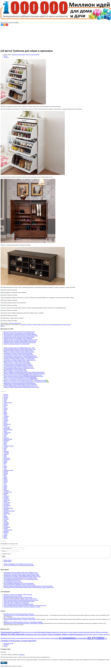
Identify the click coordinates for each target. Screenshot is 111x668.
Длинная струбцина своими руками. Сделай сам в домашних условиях (22, 606)
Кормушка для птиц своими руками (71, 632)
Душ (5, 436)
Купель (5, 477)
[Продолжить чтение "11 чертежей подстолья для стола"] (13, 582)
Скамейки (6, 416)
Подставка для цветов (103, 634)
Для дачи (6, 397)
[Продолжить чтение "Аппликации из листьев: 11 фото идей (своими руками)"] (19, 354)
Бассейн (6, 525)
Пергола (6, 473)
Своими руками (8, 402)
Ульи (5, 406)
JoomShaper (22, 654)
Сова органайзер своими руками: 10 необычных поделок (18, 366)
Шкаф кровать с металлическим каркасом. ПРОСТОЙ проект (19, 383)
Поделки (6, 433)
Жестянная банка (8, 429)
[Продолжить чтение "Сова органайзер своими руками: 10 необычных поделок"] (19, 368)
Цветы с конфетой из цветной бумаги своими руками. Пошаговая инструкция (24, 372)
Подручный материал (9, 510)
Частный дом (7, 424)
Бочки (5, 448)
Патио (5, 443)
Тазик (5, 467)
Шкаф (5, 478)
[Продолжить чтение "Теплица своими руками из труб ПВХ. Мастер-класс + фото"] (20, 349)
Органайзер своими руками (63, 634)
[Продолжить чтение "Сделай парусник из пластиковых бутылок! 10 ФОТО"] (18, 365)
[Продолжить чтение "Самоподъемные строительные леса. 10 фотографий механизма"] (21, 357)
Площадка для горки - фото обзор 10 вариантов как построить (20, 342)
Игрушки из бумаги (44, 632)
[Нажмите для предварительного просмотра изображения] (23, 104)
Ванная (5, 479)
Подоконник (7, 527)
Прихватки (4, 638)
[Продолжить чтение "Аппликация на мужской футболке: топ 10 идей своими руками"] (21, 579)
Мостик (6, 538)
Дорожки (6, 420)
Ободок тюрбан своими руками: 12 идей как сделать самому (19, 618)
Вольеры (6, 493)
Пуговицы (6, 496)
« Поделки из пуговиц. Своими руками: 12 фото (32, 324)
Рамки (5, 494)
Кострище (6, 451)
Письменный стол (80, 634)
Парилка (6, 517)
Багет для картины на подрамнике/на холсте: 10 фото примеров (20, 334)
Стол (5, 483)
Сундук (6, 533)
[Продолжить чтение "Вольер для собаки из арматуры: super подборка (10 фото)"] (19, 351)
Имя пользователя (6, 548)
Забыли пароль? (8, 560)
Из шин (6, 398)
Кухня (5, 444)
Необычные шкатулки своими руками (39, 634)
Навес (5, 536)
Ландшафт (6, 523)
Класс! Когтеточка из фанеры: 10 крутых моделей (16, 343)
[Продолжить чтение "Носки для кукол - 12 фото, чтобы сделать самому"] (17, 362)
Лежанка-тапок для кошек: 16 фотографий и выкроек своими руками (21, 575)
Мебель (5, 413)
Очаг (5, 450)
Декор (5, 414)
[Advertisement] (55, 37)
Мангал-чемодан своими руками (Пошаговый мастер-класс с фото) (21, 600)
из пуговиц (96, 637)
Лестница (6, 524)
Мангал (6, 441)
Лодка (5, 482)
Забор (5, 410)
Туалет (5, 435)
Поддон (6, 418)
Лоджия (6, 528)
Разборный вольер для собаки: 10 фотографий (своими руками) (20, 341)
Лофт (5, 455)
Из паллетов (7, 428)
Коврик (5, 501)
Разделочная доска (13, 638)
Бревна (5, 462)
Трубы (5, 404)
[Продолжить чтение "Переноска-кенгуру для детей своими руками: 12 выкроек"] (19, 615)
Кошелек (93, 632)
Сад (5, 464)
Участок (6, 417)
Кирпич (6, 408)
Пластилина (7, 500)
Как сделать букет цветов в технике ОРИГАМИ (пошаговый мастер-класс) (23, 374)
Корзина (6, 471)
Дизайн (5, 474)
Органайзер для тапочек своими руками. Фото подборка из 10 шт (20, 572)
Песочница (6, 440)
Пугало (5, 409)
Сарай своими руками (47, 638)
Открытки (6, 498)
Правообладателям (8, 643)
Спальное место (8, 492)
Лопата (5, 535)
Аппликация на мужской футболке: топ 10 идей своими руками (20, 577)
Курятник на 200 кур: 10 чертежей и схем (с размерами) (18, 338)
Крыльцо (6, 532)
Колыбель (6, 531)
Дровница (6, 452)
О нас (5, 646)
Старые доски (7, 432)
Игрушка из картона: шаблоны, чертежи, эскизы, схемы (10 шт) (20, 598)
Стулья (5, 447)
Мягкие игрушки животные (13, 634)
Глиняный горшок (8, 470)
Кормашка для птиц (9, 445)
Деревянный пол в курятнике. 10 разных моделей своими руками (21, 335)
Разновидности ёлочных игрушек (29, 638)
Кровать (6, 481)
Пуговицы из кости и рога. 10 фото (13, 596)
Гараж (5, 520)
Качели (5, 425)
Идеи (5, 401)
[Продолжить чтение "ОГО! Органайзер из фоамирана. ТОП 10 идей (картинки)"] (19, 584)
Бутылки (6, 394)
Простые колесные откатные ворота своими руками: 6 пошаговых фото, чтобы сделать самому (28, 586)
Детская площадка (8, 508)
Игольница (6, 504)
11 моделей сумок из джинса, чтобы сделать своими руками (19, 601)
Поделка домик (91, 634)
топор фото (32, 641)
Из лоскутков (7, 505)
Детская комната (8, 529)
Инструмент (7, 458)
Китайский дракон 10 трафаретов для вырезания (16, 602)
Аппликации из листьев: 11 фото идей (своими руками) (18, 353)
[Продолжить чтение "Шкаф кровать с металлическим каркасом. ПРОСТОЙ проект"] (20, 384)
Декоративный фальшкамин (10, 632)
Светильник (7, 459)
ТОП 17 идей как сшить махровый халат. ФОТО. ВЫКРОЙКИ (20, 377)
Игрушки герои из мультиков (29, 632)
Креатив (6, 521)
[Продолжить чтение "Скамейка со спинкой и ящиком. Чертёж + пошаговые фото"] (20, 360)
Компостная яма (8, 439)
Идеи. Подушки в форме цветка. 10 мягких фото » (58, 324)
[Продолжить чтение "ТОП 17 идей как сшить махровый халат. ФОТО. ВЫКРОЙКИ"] (20, 379)
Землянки (6, 454)
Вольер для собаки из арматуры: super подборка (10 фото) (18, 350)
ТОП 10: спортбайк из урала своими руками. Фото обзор (18, 564)
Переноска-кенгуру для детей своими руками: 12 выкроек (19, 614)
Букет (5, 515)
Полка (5, 456)
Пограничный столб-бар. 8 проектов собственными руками (19, 337)
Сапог (5, 485)
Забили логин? (7, 561)
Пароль (4, 551)
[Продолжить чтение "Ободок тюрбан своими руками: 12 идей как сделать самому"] (20, 619)
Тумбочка (6, 512)
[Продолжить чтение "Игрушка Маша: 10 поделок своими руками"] (15, 370)
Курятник (6, 437)
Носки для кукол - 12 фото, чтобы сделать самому (16, 361)
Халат (57, 638)
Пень (5, 463)
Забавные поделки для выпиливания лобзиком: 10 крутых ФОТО (20, 339)
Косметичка (86, 632)
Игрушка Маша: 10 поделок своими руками (15, 369)
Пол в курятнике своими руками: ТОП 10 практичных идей (19, 331)
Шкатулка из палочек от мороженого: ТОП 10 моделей (18, 594)
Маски (5, 487)
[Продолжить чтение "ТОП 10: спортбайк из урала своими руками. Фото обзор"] (19, 565)
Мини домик (7, 513)
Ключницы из (55, 632)
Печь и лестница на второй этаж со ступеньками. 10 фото (18, 604)
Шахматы (6, 509)
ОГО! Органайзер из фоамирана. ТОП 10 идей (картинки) (19, 583)
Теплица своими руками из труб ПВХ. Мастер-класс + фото (19, 347)
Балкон (5, 486)
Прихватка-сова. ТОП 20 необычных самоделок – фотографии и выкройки (23, 622)
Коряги (5, 460)
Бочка (5, 412)
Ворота (5, 422)
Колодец (6, 405)
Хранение (6, 490)
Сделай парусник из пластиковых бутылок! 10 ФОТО (17, 364)
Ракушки (6, 497)
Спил (5, 469)
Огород (5, 421)
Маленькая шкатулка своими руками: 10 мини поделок (18, 597)
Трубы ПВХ (7, 502)
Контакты (6, 644)
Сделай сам (7, 427)
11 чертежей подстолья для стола (12, 580)
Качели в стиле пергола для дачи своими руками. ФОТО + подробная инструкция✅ (25, 380)
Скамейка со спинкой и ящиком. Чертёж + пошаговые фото (19, 358)
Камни (5, 466)
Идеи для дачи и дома (15, 323)
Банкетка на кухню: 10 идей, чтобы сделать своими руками (19, 333)
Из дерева (6, 519)
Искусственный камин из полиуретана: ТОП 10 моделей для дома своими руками (25, 605)
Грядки (5, 399)
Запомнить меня (6, 553)
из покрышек (81, 638)
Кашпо (5, 431)
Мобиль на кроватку (102, 632)
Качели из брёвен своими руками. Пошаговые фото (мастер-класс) (21, 385)
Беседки (6, 395)
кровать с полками (21, 640)
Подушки (6, 506)
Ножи (5, 489)
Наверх (2, 326)
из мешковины (67, 637)
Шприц (5, 516)
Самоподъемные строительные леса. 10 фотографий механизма (20, 356)
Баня (5, 475)
